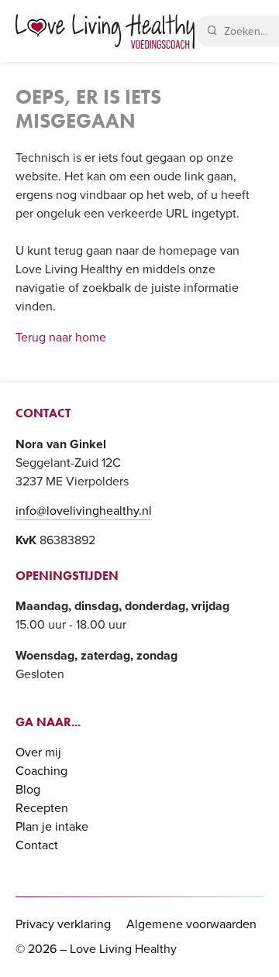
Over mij (38, 752)
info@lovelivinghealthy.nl (84, 510)
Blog (28, 789)
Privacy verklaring (63, 924)
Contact (37, 845)
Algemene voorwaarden (191, 924)
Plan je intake (52, 826)
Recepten (42, 808)
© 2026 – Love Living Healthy (96, 949)
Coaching (41, 771)
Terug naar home (61, 337)
